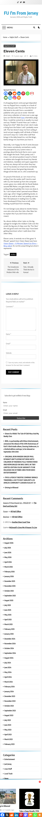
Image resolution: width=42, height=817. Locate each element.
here (22, 118)
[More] (19, 98)
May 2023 (7, 729)
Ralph (8, 56)
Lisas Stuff (8, 769)
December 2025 (9, 581)
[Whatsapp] (28, 93)
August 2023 (8, 715)
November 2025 (10, 586)
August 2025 (8, 600)
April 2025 (8, 619)
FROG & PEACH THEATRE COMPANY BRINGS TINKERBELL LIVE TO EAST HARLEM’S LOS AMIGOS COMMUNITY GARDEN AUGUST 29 (21, 480)
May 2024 (8, 672)
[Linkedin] (19, 93)
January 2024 (9, 691)
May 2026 (8, 557)
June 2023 (7, 725)
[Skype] (10, 98)
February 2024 (9, 686)
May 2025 (7, 615)
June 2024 (7, 667)
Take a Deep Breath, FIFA (29, 811)
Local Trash (8, 773)
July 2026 (7, 547)
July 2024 (7, 662)
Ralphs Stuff (9, 46)
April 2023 (8, 734)
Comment (10, 306)
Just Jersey (8, 764)
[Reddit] (14, 93)
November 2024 (10, 643)
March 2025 (8, 624)
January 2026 (9, 576)
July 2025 (7, 605)
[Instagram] (14, 98)
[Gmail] (32, 93)
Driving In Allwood (11, 487)
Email (8, 343)
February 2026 (9, 571)
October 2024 (9, 648)
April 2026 (8, 562)
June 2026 (7, 552)
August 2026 (8, 543)
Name (8, 334)
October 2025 (9, 591)
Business (6, 517)
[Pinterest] (23, 93)
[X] (10, 93)
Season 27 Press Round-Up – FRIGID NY (17, 503)
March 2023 (8, 739)
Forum (5, 511)
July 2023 (7, 720)
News (6, 778)
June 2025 (7, 610)
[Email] (6, 98)
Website (9, 353)
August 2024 (8, 658)
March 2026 (8, 567)
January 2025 (9, 634)
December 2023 (9, 696)
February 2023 (9, 744)
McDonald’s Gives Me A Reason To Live (23, 527)
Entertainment (9, 759)
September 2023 (10, 710)
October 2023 (9, 706)
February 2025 (9, 629)
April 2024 (8, 677)
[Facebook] (6, 93)
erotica (13, 254)
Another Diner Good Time (21, 522)
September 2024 (10, 653)
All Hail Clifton (16, 511)
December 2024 (9, 639)
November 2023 (9, 701)
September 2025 (10, 595)
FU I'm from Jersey (21, 13)
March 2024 (8, 682)
